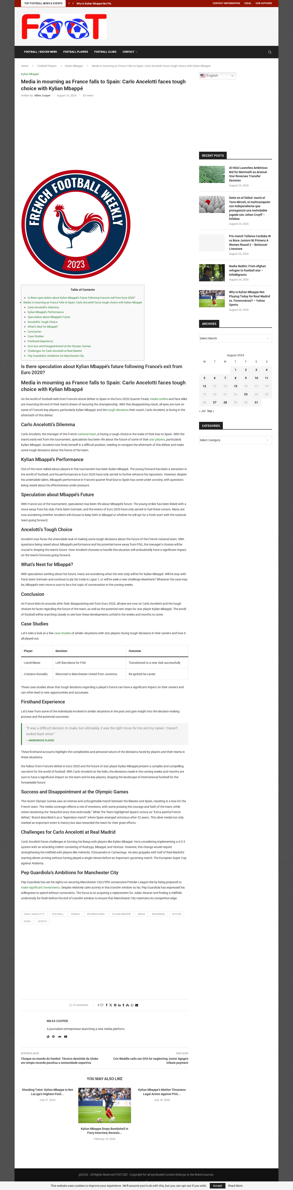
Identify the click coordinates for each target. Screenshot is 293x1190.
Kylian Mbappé (74, 65)
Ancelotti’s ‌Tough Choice (42, 322)
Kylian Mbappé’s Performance (46, 312)
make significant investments (40, 887)
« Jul (202, 411)
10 (256, 378)
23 (246, 394)
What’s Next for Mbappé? (43, 326)
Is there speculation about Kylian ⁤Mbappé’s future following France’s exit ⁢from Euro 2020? (81, 297)
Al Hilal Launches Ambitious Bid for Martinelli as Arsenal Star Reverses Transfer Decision (248, 174)
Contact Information (226, 3)
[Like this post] (101, 1005)
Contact (128, 51)
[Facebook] (259, 52)
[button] (69, 3)
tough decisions (117, 410)
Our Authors (264, 3)
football (58, 914)
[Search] (270, 52)
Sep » (210, 411)
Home (24, 65)
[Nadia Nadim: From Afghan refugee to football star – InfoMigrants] (212, 272)
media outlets (159, 399)
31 (256, 402)
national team (87, 434)
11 (266, 378)
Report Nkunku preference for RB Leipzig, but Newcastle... (109, 3)
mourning (158, 914)
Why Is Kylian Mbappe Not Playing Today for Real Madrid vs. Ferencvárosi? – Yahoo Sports (249, 298)
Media (141, 914)
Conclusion (34, 331)
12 (204, 386)
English (211, 75)
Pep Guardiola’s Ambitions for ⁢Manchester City (56, 355)
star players (157, 439)
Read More (235, 1185)
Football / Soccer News (40, 51)
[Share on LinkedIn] (119, 1005)
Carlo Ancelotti (34, 914)
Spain (27, 921)
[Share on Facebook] (106, 1005)
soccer (176, 914)
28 (225, 402)
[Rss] (264, 52)
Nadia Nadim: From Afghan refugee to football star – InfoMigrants (247, 270)
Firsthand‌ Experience (40, 341)
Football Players (75, 51)
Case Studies (36, 336)
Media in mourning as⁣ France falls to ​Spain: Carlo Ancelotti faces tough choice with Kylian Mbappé (82, 302)
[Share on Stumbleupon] (127, 1005)
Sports (42, 921)
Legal (247, 3)
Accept (217, 1185)
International (96, 914)
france (75, 914)
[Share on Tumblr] (123, 1005)
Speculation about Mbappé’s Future (49, 317)
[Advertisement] (194, 25)
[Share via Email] (136, 1005)
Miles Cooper (57, 1021)
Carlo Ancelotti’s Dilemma (43, 307)
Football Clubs (105, 51)
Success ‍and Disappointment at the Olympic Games (59, 346)
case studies (62, 633)
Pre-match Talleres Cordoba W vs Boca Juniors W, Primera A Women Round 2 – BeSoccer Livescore (250, 242)
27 (214, 402)
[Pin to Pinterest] (115, 1005)
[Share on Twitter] (110, 1005)
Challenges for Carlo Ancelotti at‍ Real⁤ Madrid (55, 350)
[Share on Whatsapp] (132, 1005)
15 (235, 386)
